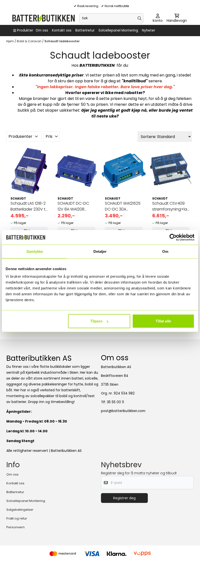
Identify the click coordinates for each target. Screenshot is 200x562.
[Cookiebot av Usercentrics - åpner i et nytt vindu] (173, 237)
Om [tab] (165, 251)
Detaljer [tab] (100, 251)
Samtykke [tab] (34, 251)
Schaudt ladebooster (62, 41)
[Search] (139, 18)
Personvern (15, 527)
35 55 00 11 (115, 402)
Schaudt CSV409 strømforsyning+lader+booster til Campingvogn (171, 206)
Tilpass (96, 321)
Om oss (42, 30)
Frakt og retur (16, 518)
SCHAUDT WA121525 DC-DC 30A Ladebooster (122, 206)
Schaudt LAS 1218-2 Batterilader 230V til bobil (28, 206)
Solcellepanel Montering (118, 30)
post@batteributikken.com (123, 411)
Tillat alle (163, 321)
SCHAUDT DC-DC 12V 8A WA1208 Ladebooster (73, 206)
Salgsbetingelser (19, 510)
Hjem (10, 41)
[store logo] (43, 18)
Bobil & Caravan (29, 41)
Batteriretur (85, 30)
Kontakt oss (61, 30)
